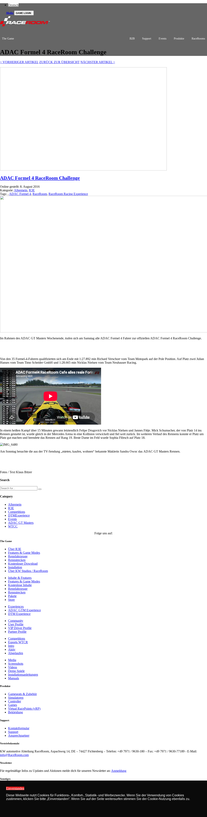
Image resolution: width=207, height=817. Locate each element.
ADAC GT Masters (21, 522)
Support (146, 38)
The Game (8, 38)
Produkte (179, 38)
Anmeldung (118, 770)
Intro (11, 646)
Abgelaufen (15, 653)
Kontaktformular (18, 728)
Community (15, 620)
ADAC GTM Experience (24, 610)
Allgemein (20, 190)
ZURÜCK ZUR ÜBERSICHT (59, 62)
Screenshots (15, 663)
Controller (14, 701)
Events (162, 38)
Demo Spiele (16, 671)
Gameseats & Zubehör (22, 694)
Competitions (16, 511)
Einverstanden (15, 788)
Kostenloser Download (23, 563)
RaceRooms (198, 38)
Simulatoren (15, 697)
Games (12, 705)
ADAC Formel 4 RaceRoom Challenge (40, 178)
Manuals (13, 678)
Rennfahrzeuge (17, 556)
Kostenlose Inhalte (20, 585)
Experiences (16, 606)
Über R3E (14, 549)
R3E (32, 190)
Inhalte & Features (20, 577)
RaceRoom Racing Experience (68, 194)
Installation (15, 567)
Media (9, 13)
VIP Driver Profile (20, 628)
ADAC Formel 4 (20, 194)
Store (11, 599)
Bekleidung (15, 712)
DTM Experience (19, 614)
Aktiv (11, 649)
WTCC (13, 526)
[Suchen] (39, 489)
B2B (132, 38)
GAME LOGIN (23, 13)
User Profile (15, 624)
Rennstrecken (16, 560)
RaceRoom (40, 194)
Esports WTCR (18, 642)
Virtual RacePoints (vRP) (24, 708)
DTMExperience (19, 515)
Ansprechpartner (18, 735)
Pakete (12, 596)
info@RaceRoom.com (14, 755)
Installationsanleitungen (23, 674)
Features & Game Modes (24, 552)
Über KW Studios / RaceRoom (28, 571)
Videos (12, 667)
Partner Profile (17, 631)
